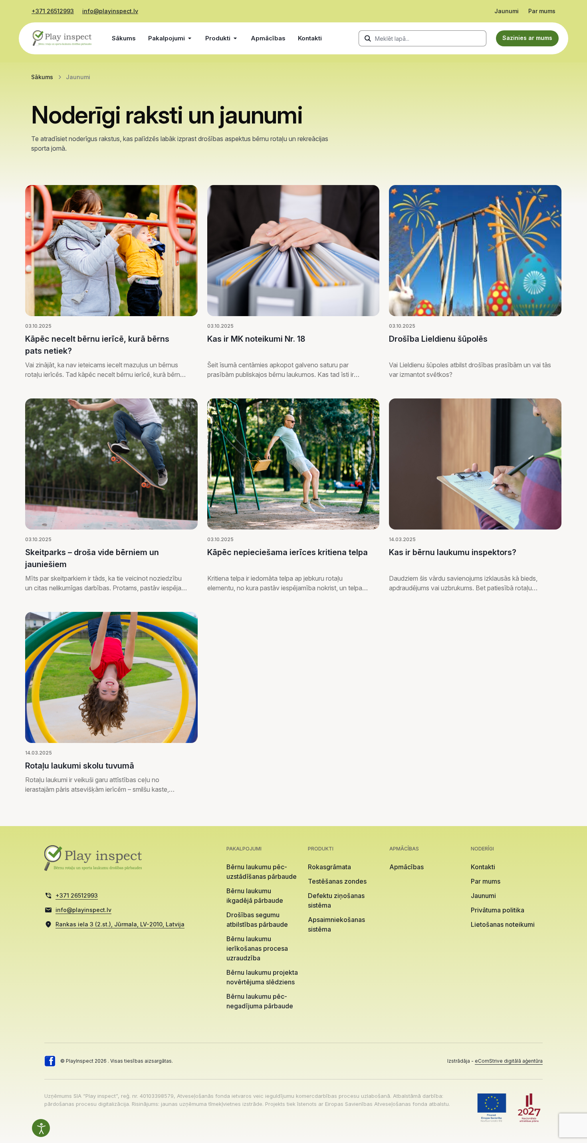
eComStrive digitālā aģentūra (509, 1061)
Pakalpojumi (166, 38)
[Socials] (50, 1061)
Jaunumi (506, 11)
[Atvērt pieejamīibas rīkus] (41, 1128)
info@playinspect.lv (110, 11)
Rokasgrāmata (329, 867)
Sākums (124, 38)
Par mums (541, 11)
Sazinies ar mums (527, 37)
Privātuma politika (497, 910)
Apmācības (268, 38)
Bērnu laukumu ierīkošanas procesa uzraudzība (257, 948)
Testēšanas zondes (337, 881)
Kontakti (310, 38)
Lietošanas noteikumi (503, 924)
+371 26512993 (53, 11)
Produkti (217, 38)
